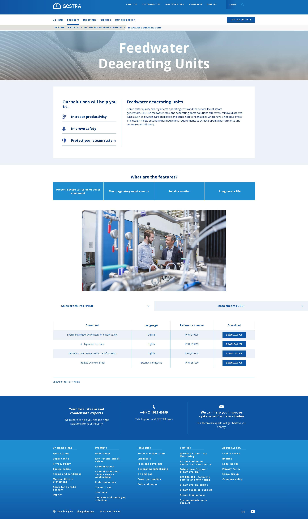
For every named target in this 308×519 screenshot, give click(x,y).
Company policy (232, 479)
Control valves (104, 466)
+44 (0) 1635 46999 (154, 412)
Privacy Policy (62, 463)
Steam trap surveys (193, 494)
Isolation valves (105, 482)
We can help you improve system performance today (221, 414)
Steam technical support (196, 489)
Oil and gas (145, 473)
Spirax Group (61, 453)
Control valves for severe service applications (107, 474)
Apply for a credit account (64, 488)
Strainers (101, 492)
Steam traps (103, 487)
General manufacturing (153, 468)
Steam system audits (194, 484)
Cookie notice (62, 468)
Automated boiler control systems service (196, 463)
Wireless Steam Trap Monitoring (193, 455)
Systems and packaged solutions (103, 27)
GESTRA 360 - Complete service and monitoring (195, 478)
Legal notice (61, 458)
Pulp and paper (147, 484)
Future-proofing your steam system (194, 470)
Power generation (149, 479)
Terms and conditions (67, 473)
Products (74, 27)
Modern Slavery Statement (63, 480)
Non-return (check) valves (107, 460)
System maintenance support (194, 501)
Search (242, 4)
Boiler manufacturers (152, 453)
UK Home (59, 27)
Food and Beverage (150, 463)
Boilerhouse (103, 453)
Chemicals (144, 458)
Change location (85, 511)
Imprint (58, 494)
